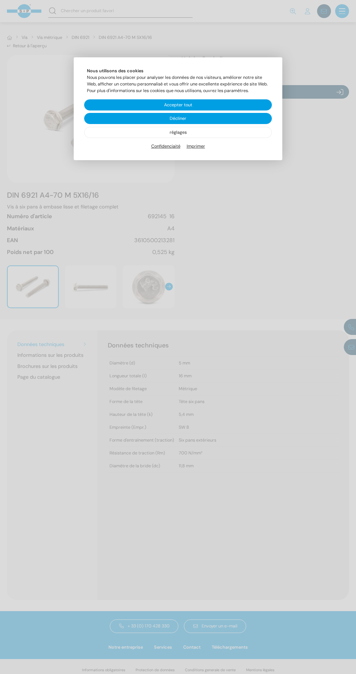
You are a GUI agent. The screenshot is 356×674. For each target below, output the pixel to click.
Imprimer (196, 146)
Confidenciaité (165, 146)
